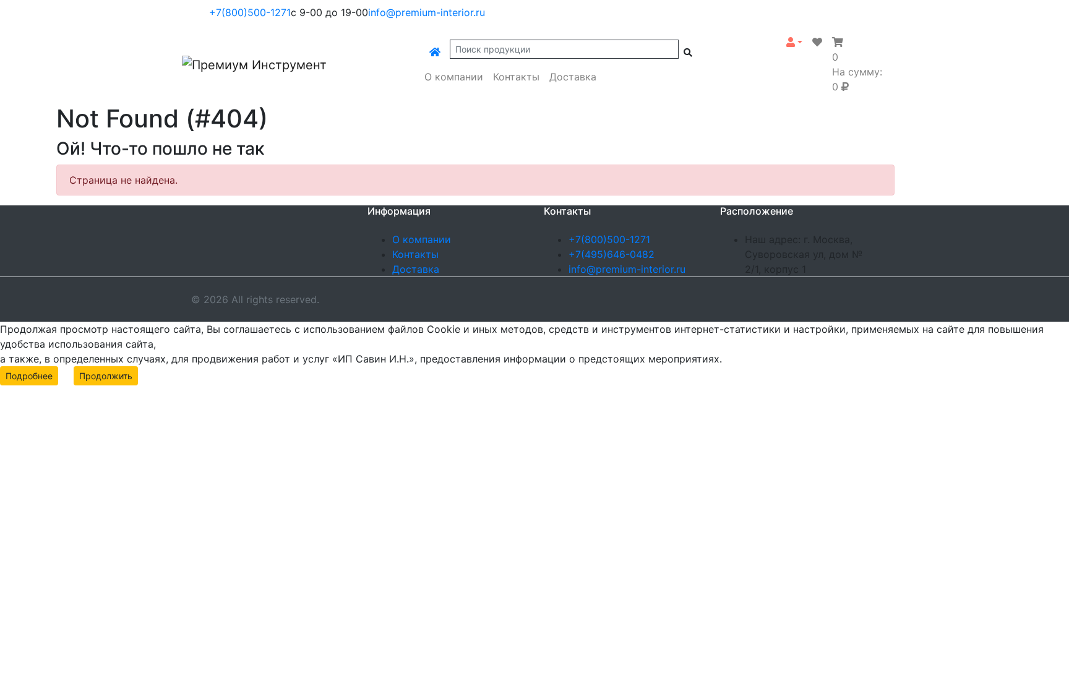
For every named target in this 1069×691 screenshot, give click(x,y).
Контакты (516, 77)
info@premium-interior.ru (426, 12)
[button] (794, 42)
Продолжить (105, 376)
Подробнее (29, 376)
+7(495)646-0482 (612, 254)
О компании (453, 77)
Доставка (572, 77)
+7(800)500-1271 (250, 12)
